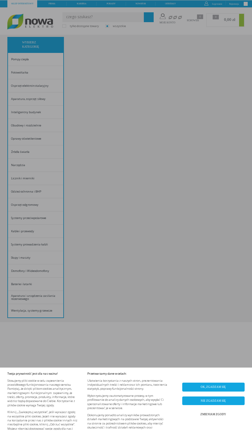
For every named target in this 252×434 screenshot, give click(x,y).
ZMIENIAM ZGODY (213, 414)
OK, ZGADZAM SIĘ (213, 386)
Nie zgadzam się (213, 400)
